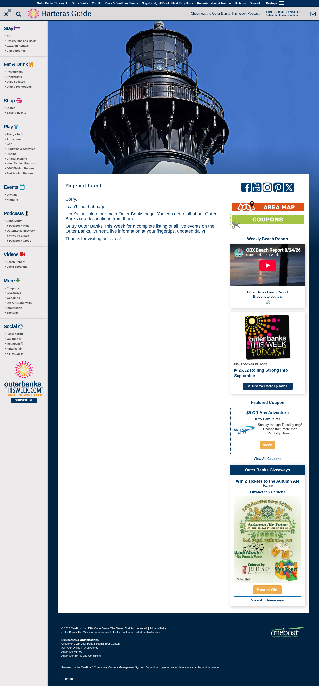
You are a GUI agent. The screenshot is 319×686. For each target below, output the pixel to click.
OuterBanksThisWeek (21, 230)
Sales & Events (16, 112)
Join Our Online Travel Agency (79, 647)
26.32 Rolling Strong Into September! (261, 373)
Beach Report (16, 261)
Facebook (13, 333)
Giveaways (14, 292)
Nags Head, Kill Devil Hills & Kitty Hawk (167, 3)
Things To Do (15, 134)
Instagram (14, 343)
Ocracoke (256, 3)
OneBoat (87, 667)
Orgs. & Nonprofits (19, 302)
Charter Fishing (17, 158)
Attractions (14, 139)
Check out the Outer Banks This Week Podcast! (226, 13)
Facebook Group (20, 240)
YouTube (13, 338)
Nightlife (12, 199)
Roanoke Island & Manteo (214, 3)
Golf (9, 143)
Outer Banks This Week (52, 3)
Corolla (96, 3)
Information (14, 307)
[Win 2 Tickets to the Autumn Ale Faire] (267, 538)
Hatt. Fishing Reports (21, 163)
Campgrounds (16, 50)
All (8, 35)
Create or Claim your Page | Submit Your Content (90, 643)
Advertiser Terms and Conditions (81, 655)
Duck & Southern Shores (121, 3)
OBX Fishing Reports (21, 168)
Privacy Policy (158, 628)
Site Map (12, 312)
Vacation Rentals (18, 45)
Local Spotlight (17, 266)
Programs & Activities (21, 148)
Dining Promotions (19, 86)
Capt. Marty (14, 220)
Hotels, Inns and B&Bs (21, 40)
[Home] (60, 13)
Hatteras (240, 3)
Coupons (13, 288)
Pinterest (13, 348)
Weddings (13, 297)
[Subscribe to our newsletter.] (23, 382)
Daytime (12, 194)
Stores (11, 107)
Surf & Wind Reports (20, 173)
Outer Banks (80, 3)
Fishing (12, 153)
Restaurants (15, 71)
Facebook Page (19, 225)
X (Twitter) (14, 353)
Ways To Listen (19, 235)
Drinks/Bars (14, 76)
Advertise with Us (71, 651)
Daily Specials (16, 81)
